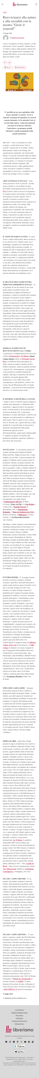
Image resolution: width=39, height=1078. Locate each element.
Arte (5, 12)
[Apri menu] (36, 4)
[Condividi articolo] (5, 62)
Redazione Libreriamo (18, 38)
